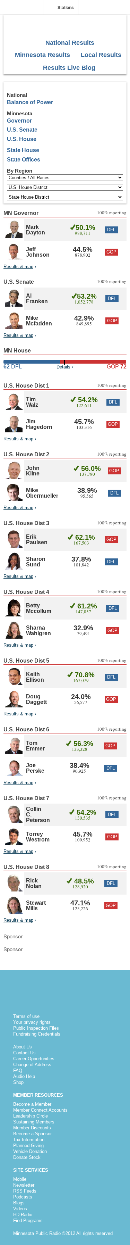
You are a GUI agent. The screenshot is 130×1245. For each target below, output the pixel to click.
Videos (20, 1208)
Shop (18, 1082)
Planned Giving (28, 1145)
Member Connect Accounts (40, 1110)
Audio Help (24, 1076)
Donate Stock (27, 1157)
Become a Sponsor (32, 1133)
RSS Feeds (24, 1191)
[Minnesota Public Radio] (23, 8)
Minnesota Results (41, 54)
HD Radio (22, 1214)
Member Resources (38, 1095)
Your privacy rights (32, 1022)
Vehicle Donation (30, 1151)
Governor (19, 121)
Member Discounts (32, 1127)
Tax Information (28, 1139)
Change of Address (32, 1064)
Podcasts (22, 1197)
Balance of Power (30, 102)
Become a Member (32, 1104)
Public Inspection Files (36, 1028)
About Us (22, 1046)
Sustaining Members (33, 1121)
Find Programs (28, 1220)
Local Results (100, 54)
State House (23, 150)
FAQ (17, 1070)
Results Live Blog (68, 67)
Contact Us (24, 1052)
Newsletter (23, 1185)
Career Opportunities (33, 1058)
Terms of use (26, 1016)
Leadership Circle (30, 1116)
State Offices (23, 160)
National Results (69, 42)
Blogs (19, 1202)
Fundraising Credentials (36, 1034)
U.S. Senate (22, 130)
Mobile (19, 1179)
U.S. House (21, 139)
